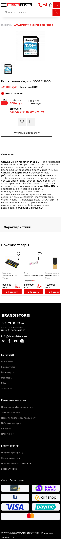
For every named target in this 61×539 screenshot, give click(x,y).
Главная (6, 25)
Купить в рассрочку (26, 132)
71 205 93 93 (16, 323)
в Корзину (12, 292)
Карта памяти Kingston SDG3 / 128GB (33, 25)
